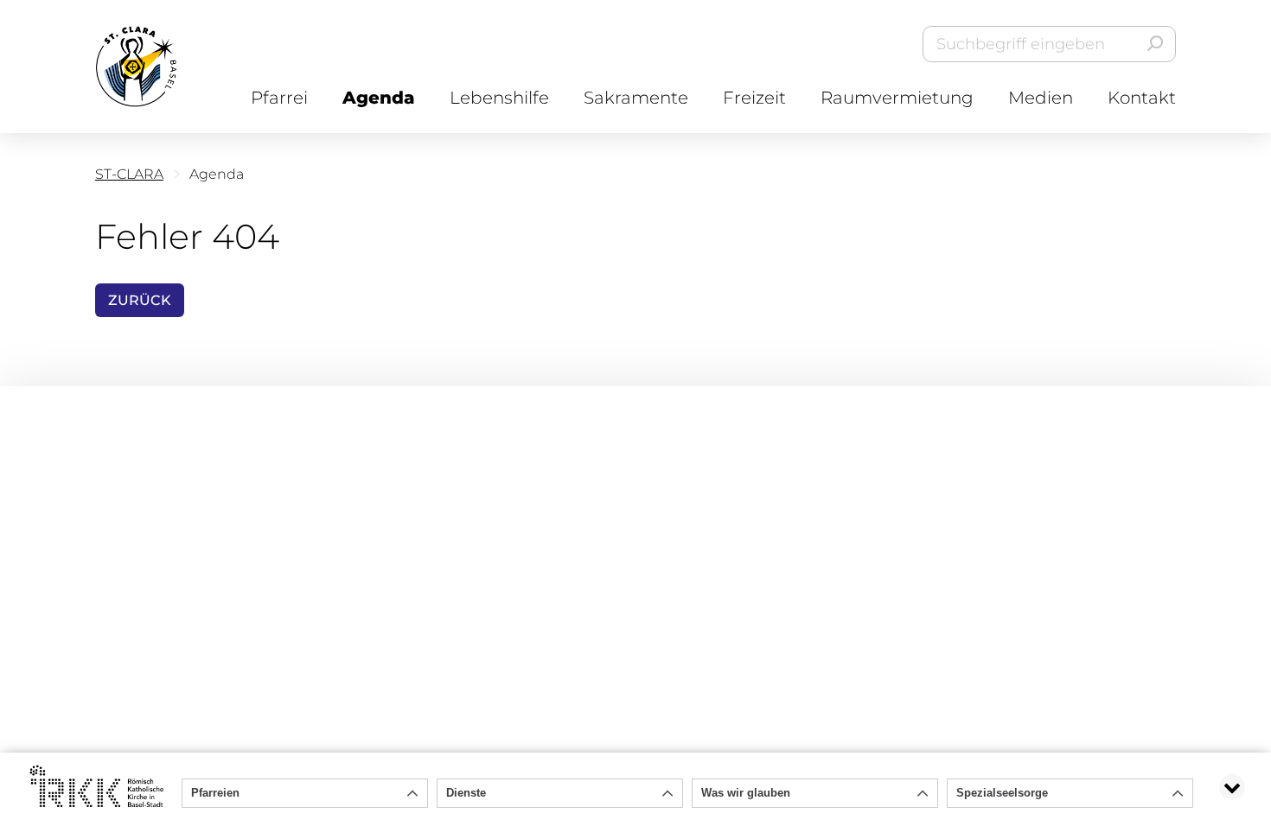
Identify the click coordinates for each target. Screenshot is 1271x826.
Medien (1040, 97)
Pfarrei (279, 97)
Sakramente (636, 97)
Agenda (378, 97)
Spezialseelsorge (1002, 792)
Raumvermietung (897, 97)
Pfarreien (215, 792)
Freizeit (754, 97)
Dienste (466, 792)
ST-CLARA (129, 174)
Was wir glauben (745, 792)
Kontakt (1142, 97)
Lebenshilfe (499, 97)
